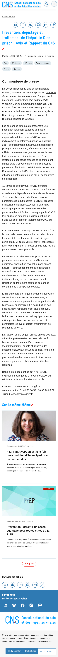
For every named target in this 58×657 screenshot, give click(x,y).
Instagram (31, 605)
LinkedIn (5, 605)
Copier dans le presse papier (53, 25)
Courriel (45, 25)
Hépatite (28, 63)
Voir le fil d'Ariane (8, 16)
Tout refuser (30, 651)
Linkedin (15, 25)
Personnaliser (47, 651)
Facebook (23, 25)
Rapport (16, 69)
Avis (5, 63)
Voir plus (29, 563)
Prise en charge (43, 63)
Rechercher (46, 3)
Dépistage (16, 63)
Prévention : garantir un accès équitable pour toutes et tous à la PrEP (28, 530)
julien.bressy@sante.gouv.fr (18, 394)
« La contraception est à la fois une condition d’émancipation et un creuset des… (27, 455)
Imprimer (38, 25)
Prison (6, 69)
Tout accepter (14, 651)
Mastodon (40, 605)
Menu (54, 3)
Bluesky (30, 25)
